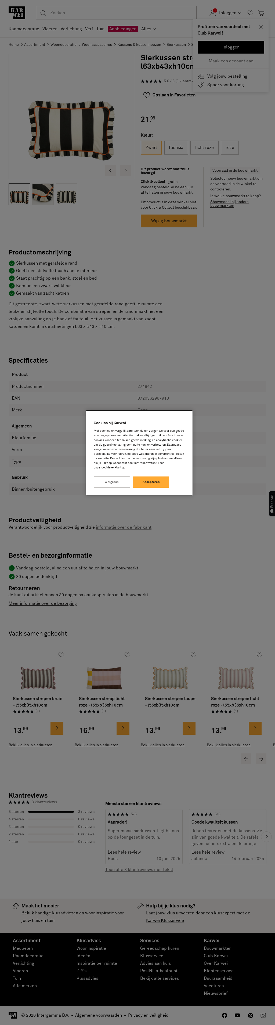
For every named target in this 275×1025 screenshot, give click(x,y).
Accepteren (151, 481)
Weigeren (112, 481)
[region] (139, 453)
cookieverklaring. (113, 467)
